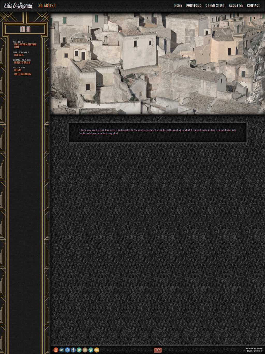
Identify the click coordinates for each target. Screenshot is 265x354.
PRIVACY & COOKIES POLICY (254, 351)
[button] (60, 63)
